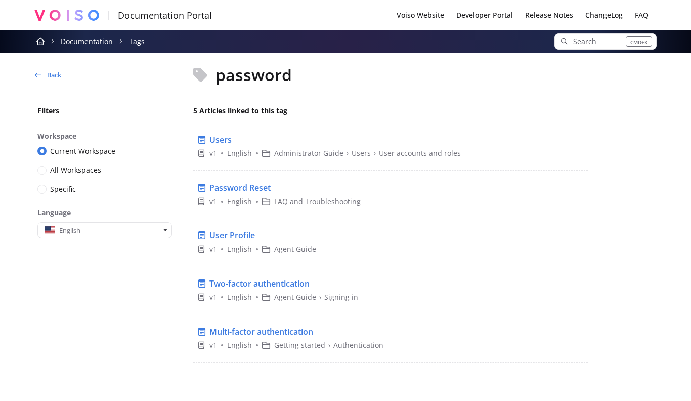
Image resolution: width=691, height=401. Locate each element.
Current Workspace (82, 151)
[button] (605, 41)
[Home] (66, 15)
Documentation (87, 41)
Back (53, 74)
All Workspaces (75, 170)
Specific (63, 189)
